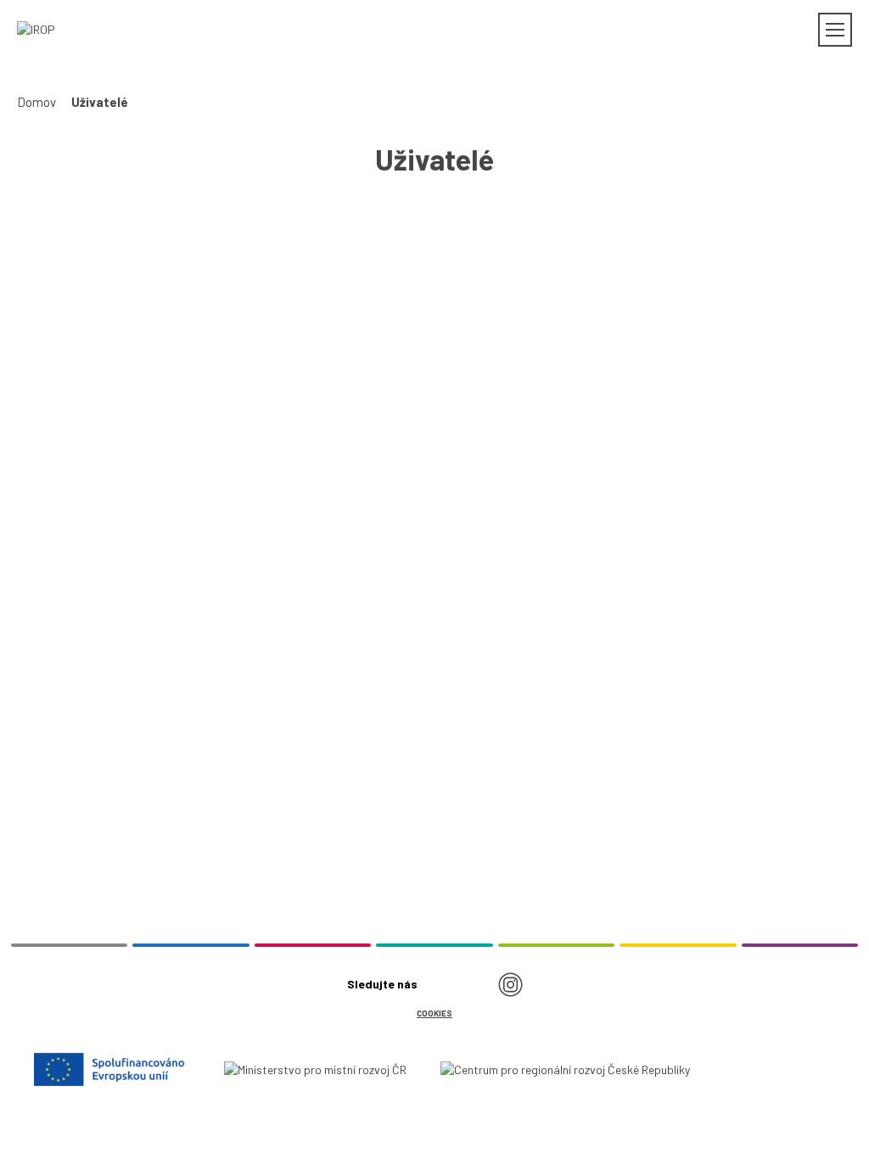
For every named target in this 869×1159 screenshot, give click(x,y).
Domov (36, 101)
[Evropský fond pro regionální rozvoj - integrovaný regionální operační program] (112, 1069)
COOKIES (434, 1013)
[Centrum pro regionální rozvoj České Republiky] (565, 1069)
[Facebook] (440, 984)
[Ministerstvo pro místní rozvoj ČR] (315, 1069)
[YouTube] (475, 984)
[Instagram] (510, 984)
